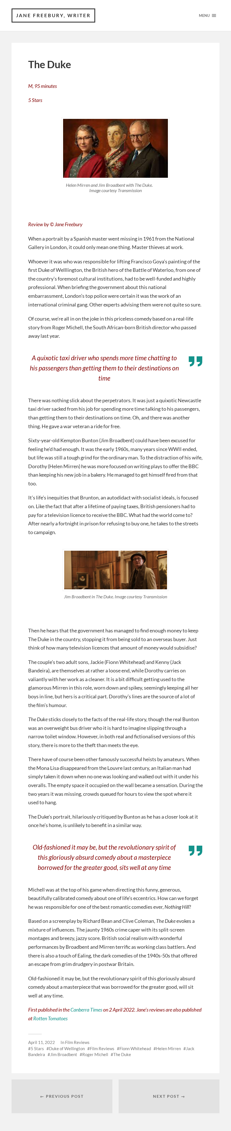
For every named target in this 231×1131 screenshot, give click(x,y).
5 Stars (37, 1048)
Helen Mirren (168, 1048)
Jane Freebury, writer (53, 15)
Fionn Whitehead (135, 1048)
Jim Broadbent (63, 1054)
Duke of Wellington (67, 1048)
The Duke (122, 1054)
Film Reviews (77, 1042)
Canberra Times (86, 1009)
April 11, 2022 (41, 1042)
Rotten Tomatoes (50, 1018)
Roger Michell (95, 1054)
